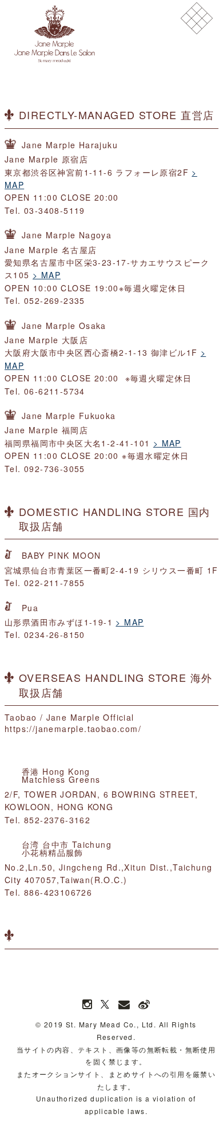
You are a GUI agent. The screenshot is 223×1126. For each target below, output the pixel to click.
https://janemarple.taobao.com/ (73, 728)
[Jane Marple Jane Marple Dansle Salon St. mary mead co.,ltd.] (54, 34)
